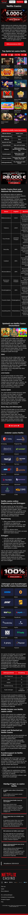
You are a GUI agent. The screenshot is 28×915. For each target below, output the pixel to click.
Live (10, 54)
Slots (23, 54)
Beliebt (3, 54)
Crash (16, 54)
